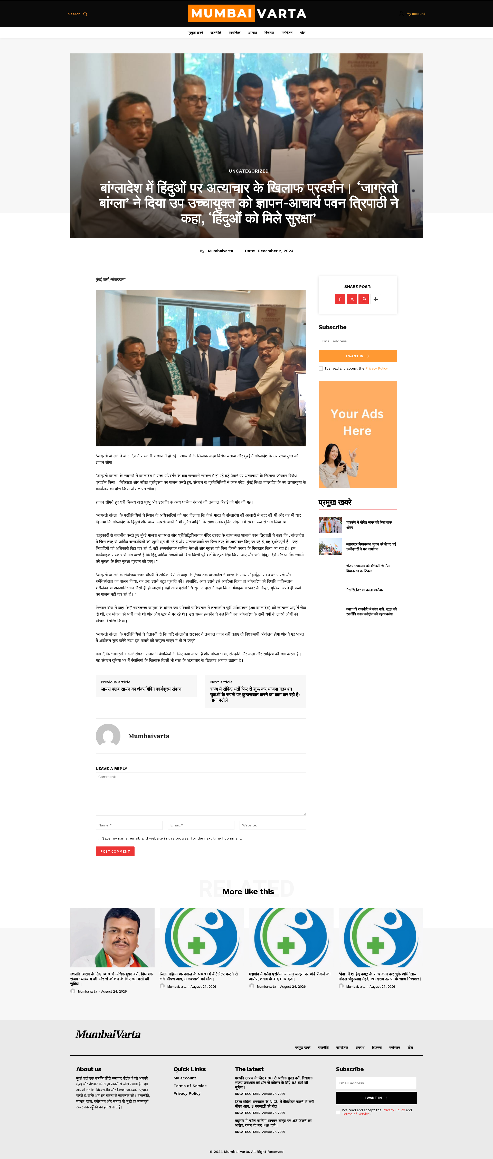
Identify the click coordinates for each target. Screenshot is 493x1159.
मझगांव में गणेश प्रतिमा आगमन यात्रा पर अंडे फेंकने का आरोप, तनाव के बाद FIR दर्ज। (289, 976)
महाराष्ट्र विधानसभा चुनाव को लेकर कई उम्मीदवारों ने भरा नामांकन (371, 547)
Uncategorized (249, 171)
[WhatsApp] (363, 299)
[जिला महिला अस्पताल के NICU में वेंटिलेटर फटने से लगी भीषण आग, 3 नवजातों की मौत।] (202, 937)
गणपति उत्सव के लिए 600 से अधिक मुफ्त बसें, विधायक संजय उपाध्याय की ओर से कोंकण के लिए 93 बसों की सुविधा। (111, 979)
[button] (78, 13)
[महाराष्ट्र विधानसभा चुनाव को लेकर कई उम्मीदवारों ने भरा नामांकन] (330, 546)
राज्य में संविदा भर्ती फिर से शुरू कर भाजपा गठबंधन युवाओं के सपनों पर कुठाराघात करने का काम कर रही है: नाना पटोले (255, 694)
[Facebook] (340, 299)
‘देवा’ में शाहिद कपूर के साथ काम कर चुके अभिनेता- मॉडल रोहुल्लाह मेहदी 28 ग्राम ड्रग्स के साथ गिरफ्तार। (380, 976)
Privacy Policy (376, 368)
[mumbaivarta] (108, 736)
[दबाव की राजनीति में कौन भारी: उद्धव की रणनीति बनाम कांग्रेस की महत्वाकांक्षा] (330, 611)
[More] (375, 299)
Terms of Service (356, 1114)
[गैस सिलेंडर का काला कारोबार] (330, 590)
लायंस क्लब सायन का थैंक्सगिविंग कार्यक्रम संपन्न (141, 689)
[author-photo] (73, 991)
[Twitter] (352, 299)
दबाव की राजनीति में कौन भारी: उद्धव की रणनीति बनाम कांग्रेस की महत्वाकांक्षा (371, 612)
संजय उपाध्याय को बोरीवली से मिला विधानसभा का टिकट (368, 568)
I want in (354, 356)
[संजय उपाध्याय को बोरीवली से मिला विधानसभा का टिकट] (330, 568)
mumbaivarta (220, 251)
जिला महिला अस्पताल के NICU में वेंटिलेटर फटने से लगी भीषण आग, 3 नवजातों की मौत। (199, 976)
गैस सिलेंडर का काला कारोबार (364, 589)
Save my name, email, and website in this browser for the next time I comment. (172, 838)
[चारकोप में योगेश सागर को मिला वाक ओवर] (330, 525)
